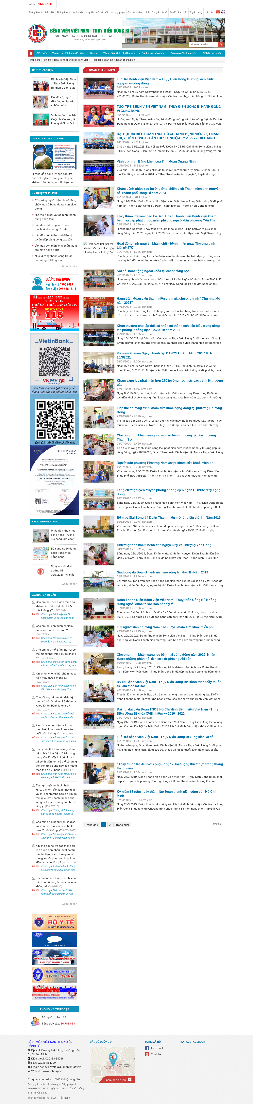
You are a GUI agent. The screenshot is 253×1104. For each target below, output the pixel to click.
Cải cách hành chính (138, 12)
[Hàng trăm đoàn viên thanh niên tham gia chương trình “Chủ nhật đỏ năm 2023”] (98, 308)
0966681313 (45, 4)
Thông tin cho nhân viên (42, 12)
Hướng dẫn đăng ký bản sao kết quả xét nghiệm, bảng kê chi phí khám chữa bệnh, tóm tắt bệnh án (53, 178)
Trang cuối (122, 824)
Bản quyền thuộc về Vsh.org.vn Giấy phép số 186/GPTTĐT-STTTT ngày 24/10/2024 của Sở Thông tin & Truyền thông (56, 1088)
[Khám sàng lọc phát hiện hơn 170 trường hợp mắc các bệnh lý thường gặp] (98, 390)
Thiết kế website (36, 1097)
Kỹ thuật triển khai (74, 53)
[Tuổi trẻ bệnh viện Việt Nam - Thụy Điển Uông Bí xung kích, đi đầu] (98, 746)
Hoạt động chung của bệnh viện (71, 60)
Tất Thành (64, 1097)
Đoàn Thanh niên (125, 60)
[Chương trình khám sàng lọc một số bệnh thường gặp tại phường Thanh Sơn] (98, 444)
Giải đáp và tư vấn (212, 53)
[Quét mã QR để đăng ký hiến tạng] (54, 444)
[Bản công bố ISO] (54, 513)
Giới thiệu (42, 53)
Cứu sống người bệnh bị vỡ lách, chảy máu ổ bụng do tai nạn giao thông (55, 204)
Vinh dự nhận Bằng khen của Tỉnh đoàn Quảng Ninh (156, 161)
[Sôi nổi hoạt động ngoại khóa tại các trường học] (98, 280)
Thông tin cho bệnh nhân (70, 12)
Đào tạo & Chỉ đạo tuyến (183, 53)
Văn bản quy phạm (115, 12)
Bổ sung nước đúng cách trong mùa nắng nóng (63, 552)
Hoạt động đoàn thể (102, 60)
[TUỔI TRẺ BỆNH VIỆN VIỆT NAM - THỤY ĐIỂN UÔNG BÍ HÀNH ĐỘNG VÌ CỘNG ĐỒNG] (98, 116)
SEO (53, 1097)
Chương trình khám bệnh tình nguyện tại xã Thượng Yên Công (164, 545)
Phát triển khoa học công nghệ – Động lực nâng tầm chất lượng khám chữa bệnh (63, 539)
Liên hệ (209, 12)
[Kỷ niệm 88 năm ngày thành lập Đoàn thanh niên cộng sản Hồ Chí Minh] (98, 801)
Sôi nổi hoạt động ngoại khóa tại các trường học (153, 271)
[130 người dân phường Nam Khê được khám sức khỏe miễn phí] (98, 636)
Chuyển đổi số (159, 12)
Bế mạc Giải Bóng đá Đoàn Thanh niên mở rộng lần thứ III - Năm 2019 (169, 517)
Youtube (156, 1054)
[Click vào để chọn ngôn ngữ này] (223, 12)
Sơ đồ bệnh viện (178, 12)
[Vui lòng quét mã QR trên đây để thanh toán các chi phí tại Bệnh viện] (54, 392)
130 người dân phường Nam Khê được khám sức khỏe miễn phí (165, 627)
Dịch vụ (94, 53)
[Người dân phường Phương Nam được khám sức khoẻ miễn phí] (98, 472)
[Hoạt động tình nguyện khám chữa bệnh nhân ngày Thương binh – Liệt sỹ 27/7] (98, 253)
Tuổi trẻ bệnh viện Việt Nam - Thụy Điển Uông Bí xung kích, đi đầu (166, 737)
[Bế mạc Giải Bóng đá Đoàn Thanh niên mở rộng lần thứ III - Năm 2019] (98, 527)
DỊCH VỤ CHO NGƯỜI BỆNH (48, 138)
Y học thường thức (45, 521)
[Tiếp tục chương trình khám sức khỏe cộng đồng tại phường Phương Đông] (98, 417)
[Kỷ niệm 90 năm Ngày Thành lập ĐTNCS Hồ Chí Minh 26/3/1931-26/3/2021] (98, 362)
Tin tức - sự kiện (42, 70)
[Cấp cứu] (54, 329)
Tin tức (56, 53)
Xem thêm (68, 266)
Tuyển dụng (196, 12)
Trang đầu (91, 824)
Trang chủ (35, 60)
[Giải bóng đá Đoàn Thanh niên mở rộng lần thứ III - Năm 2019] (98, 581)
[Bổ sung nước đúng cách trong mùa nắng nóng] (41, 553)
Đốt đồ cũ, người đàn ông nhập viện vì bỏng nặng (63, 101)
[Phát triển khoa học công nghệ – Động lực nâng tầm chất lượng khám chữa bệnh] (41, 535)
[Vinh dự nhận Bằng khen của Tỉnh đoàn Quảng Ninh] (98, 171)
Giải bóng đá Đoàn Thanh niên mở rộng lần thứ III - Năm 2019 (162, 572)
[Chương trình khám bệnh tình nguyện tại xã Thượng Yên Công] (98, 554)
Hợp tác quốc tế (94, 12)
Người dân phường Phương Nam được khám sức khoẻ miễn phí (165, 462)
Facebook (157, 1048)
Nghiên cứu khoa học (153, 53)
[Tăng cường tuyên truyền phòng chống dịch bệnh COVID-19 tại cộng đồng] (98, 499)
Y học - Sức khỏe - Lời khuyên (119, 53)
